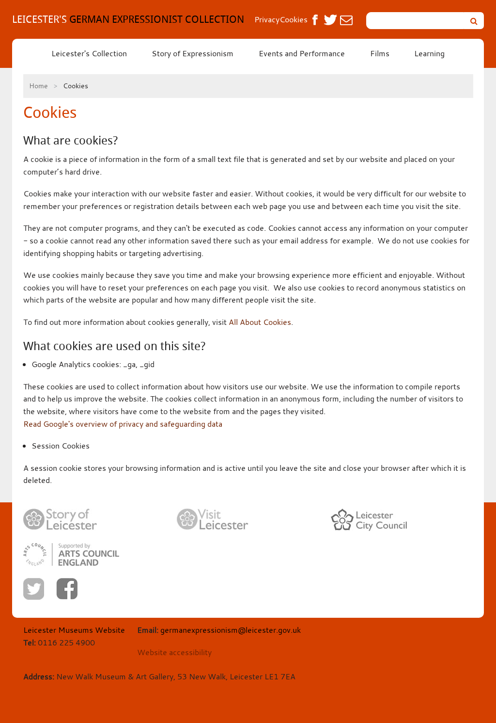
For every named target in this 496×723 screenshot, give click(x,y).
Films (379, 53)
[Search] (474, 20)
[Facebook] (67, 588)
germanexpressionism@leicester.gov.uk (230, 630)
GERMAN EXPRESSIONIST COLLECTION (128, 19)
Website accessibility (174, 652)
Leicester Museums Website (74, 630)
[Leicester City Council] (369, 520)
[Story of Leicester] (60, 519)
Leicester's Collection (89, 53)
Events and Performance (302, 53)
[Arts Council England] (71, 554)
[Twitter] (33, 589)
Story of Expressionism (192, 53)
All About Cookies (260, 322)
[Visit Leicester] (212, 519)
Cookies (293, 19)
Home (38, 85)
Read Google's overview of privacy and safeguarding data (122, 423)
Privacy (266, 19)
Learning (429, 53)
